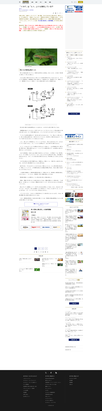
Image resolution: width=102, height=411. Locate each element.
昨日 (72, 55)
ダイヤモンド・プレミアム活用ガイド (30, 382)
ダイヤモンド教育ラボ (49, 400)
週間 (76, 55)
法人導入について (26, 396)
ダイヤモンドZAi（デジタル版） (51, 384)
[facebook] (51, 373)
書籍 (50, 2)
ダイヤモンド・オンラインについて (30, 376)
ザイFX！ (47, 390)
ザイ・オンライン (48, 388)
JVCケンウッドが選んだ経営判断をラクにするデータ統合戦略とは (74, 287)
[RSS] (56, 373)
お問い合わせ (25, 394)
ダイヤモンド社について (74, 376)
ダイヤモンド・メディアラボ (50, 402)
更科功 (20, 8)
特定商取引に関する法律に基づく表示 (30, 386)
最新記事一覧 (74, 339)
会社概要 (71, 380)
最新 (67, 55)
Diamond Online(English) (49, 378)
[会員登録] (80, 2)
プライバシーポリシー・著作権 (28, 388)
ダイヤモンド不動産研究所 (50, 392)
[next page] (46, 248)
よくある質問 (25, 390)
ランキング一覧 (74, 113)
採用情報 (71, 382)
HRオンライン (47, 396)
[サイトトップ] (26, 2)
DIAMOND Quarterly (49, 394)
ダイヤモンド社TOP (72, 378)
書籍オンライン (48, 386)
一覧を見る (74, 303)
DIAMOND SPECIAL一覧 (70, 346)
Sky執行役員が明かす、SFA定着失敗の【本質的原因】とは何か (74, 283)
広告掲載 (24, 392)
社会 (20, 10)
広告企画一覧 (68, 349)
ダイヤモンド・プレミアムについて (29, 380)
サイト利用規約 (26, 384)
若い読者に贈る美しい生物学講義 (27, 10)
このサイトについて (26, 378)
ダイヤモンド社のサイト (50, 376)
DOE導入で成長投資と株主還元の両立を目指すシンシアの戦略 (74, 295)
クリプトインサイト (48, 398)
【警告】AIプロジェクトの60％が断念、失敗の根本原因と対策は (74, 299)
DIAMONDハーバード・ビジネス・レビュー (53, 382)
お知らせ (71, 384)
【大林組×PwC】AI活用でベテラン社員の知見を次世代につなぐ (74, 291)
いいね (80, 55)
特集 (46, 2)
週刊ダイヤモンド (48, 380)
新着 (32, 2)
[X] (46, 373)
